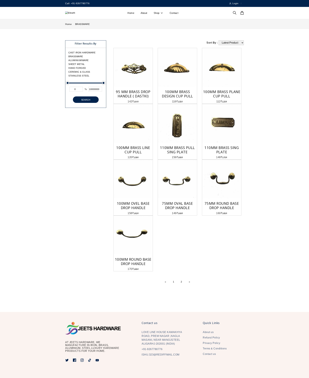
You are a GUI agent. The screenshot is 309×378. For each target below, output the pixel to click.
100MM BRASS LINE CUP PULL (133, 149)
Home (130, 13)
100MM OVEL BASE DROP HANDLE (133, 205)
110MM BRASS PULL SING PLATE (177, 149)
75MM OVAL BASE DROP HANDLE (177, 205)
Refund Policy (211, 337)
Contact (174, 13)
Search (85, 100)
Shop (156, 13)
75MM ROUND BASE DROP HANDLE (222, 205)
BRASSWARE (82, 24)
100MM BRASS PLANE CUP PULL (221, 93)
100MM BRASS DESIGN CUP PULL (177, 93)
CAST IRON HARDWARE (81, 52)
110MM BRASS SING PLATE (221, 149)
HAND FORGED (77, 68)
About (144, 13)
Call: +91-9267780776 (77, 3)
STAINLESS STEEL (78, 75)
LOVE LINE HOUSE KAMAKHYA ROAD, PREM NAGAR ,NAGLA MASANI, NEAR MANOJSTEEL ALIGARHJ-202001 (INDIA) (162, 338)
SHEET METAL (76, 64)
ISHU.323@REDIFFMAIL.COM (160, 354)
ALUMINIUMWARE (78, 60)
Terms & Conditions (215, 348)
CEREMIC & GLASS (79, 72)
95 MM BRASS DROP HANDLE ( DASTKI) (133, 93)
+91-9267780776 (152, 349)
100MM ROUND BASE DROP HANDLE (133, 261)
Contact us (209, 354)
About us (208, 332)
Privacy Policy (211, 343)
